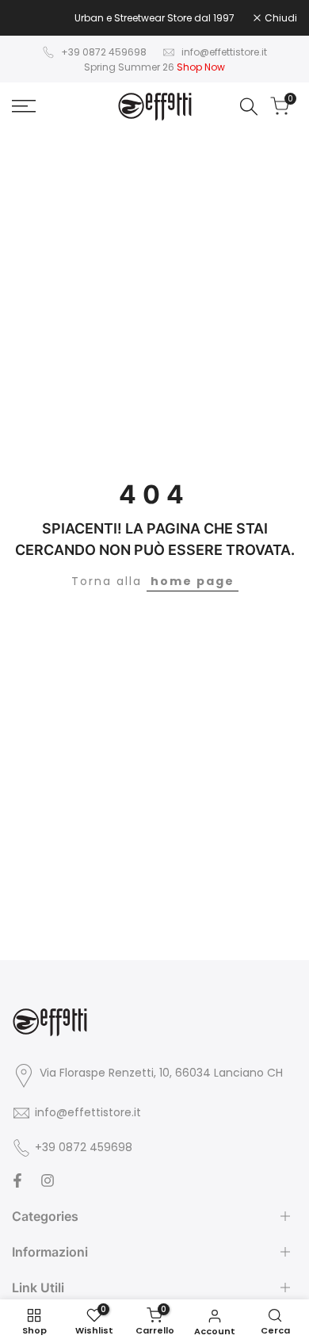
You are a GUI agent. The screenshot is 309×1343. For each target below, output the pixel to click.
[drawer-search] (249, 107)
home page (193, 581)
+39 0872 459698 (104, 52)
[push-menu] (24, 106)
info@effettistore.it (224, 52)
